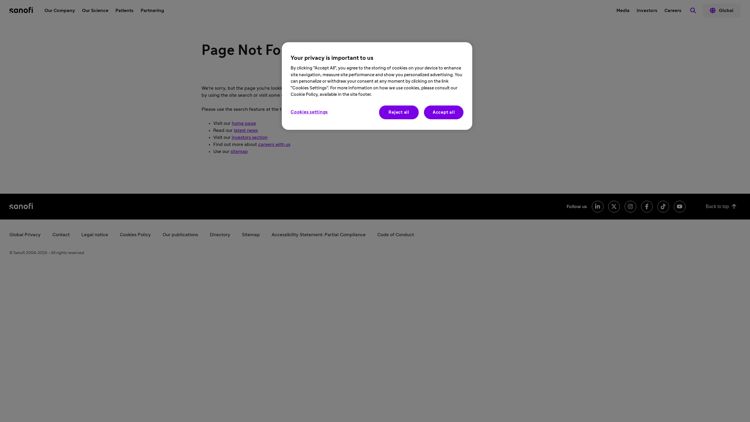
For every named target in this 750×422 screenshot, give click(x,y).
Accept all (444, 112)
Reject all (398, 112)
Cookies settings (309, 112)
